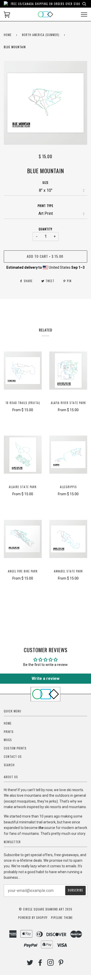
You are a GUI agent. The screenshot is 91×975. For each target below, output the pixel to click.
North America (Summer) (40, 35)
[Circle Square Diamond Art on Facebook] (40, 964)
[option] (45, 103)
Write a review (45, 678)
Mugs (8, 740)
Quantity (45, 229)
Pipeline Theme (62, 918)
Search (9, 765)
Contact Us (13, 757)
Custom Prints (15, 748)
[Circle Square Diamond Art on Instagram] (50, 964)
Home (8, 35)
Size (45, 183)
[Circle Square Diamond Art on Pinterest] (61, 964)
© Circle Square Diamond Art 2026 (45, 909)
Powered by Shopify (33, 918)
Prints (9, 732)
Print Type (45, 206)
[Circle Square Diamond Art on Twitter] (30, 964)
